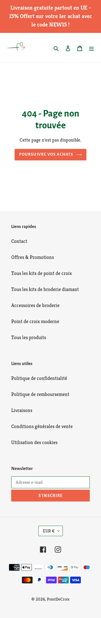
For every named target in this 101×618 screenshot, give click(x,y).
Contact (19, 241)
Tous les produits (28, 337)
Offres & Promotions (32, 257)
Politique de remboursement (40, 394)
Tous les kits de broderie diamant (45, 289)
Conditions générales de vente (42, 426)
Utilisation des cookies (34, 442)
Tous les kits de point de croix (41, 273)
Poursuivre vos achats (46, 154)
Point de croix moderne (35, 321)
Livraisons (21, 410)
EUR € (49, 531)
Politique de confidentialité (39, 378)
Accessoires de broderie (35, 305)
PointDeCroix (58, 599)
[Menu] (91, 47)
